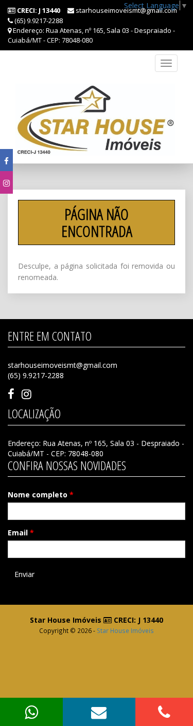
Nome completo (41, 494)
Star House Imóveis (125, 630)
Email (21, 532)
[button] (99, 712)
